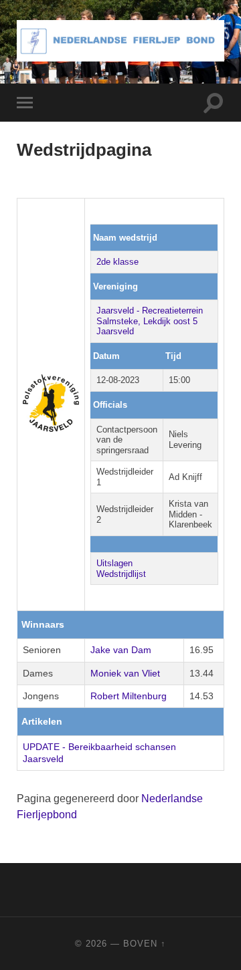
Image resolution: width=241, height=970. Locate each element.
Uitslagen (114, 563)
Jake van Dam (120, 649)
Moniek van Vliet (125, 673)
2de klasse (117, 262)
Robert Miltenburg (128, 696)
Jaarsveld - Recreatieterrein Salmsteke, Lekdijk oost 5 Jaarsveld (149, 321)
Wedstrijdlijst (121, 574)
